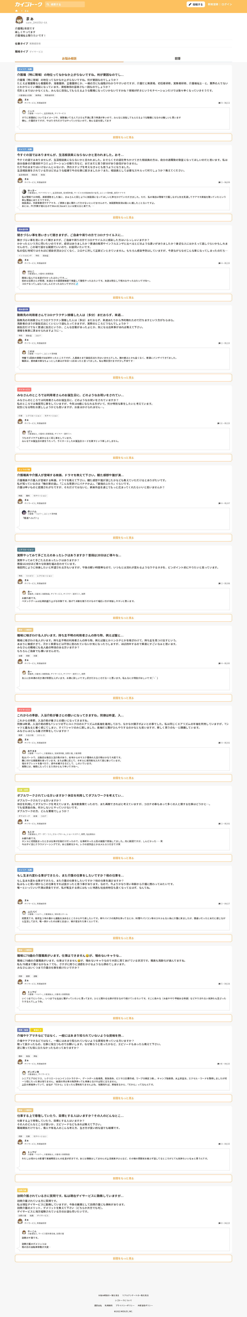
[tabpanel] (123, 664)
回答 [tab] (178, 58)
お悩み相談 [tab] (69, 58)
